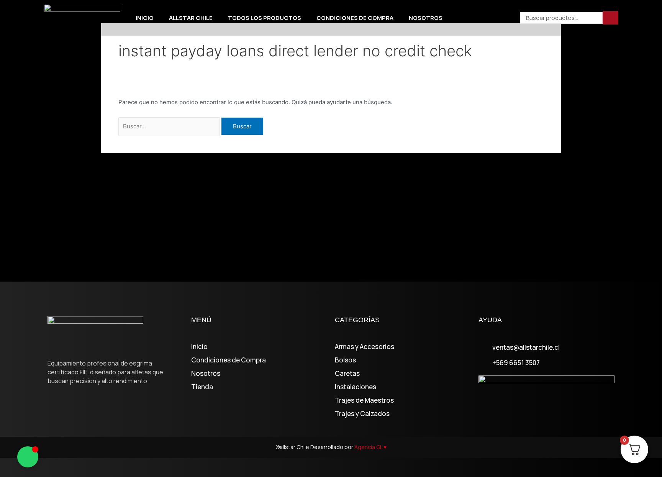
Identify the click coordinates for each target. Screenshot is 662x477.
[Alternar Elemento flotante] (27, 456)
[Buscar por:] (169, 126)
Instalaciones (355, 387)
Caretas (347, 373)
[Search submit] (610, 18)
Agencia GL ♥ (370, 447)
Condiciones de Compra (354, 18)
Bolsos (345, 360)
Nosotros (425, 18)
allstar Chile (191, 18)
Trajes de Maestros (364, 400)
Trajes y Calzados (362, 414)
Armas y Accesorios (364, 347)
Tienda (202, 387)
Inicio (145, 18)
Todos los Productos (264, 18)
